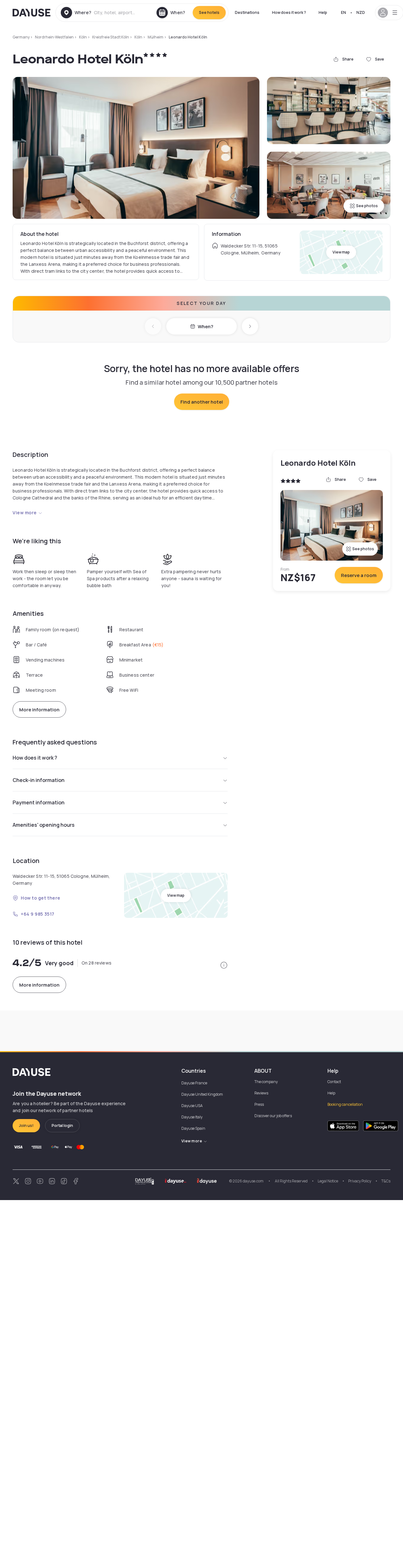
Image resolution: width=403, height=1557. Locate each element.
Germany (21, 37)
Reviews (261, 1093)
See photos (367, 205)
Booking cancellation (345, 1104)
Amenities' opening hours (44, 824)
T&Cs (385, 1181)
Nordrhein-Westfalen (54, 37)
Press (259, 1104)
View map (341, 252)
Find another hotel (201, 402)
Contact (334, 1081)
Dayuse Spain (193, 1128)
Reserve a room (359, 575)
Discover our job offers (273, 1115)
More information (39, 709)
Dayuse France (194, 1083)
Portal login (62, 1125)
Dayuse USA (192, 1105)
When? (205, 326)
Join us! (26, 1125)
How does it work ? (289, 12)
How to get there (40, 898)
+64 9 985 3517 (37, 914)
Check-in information (39, 780)
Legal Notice (328, 1181)
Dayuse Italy (191, 1117)
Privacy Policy (359, 1181)
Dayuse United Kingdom (202, 1094)
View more (25, 513)
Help (323, 12)
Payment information (39, 802)
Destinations (247, 12)
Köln (83, 37)
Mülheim (155, 37)
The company (266, 1081)
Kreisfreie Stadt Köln (110, 37)
